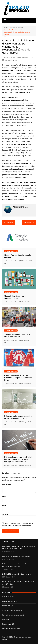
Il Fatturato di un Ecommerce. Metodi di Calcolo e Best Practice (18, 583)
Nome (4, 496)
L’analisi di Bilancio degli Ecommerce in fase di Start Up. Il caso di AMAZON (18, 547)
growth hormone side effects (12, 610)
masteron (5, 619)
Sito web (5, 514)
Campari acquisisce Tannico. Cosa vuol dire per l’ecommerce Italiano (18, 377)
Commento (6, 484)
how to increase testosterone (12, 615)
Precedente (9, 222)
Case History (6, 596)
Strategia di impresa (10, 60)
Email (4, 505)
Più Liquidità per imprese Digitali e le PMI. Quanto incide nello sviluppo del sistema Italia (19, 459)
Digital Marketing (8, 601)
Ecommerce (6, 606)
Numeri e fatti (6, 624)
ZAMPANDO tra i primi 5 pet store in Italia (16, 574)
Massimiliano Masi (9, 57)
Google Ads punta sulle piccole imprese (16, 556)
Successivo (28, 222)
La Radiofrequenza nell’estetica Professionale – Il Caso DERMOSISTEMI (18, 565)
